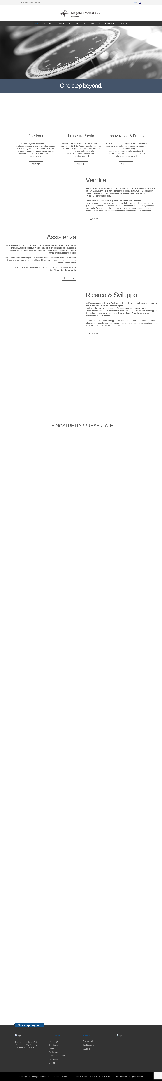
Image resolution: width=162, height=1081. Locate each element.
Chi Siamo (48, 24)
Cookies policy (89, 1045)
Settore (61, 24)
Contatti (123, 24)
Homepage (53, 1042)
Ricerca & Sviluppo (91, 24)
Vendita (52, 1049)
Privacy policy (89, 1041)
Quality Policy (88, 1049)
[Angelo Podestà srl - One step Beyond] (79, 13)
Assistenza (74, 24)
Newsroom (109, 24)
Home (37, 24)
